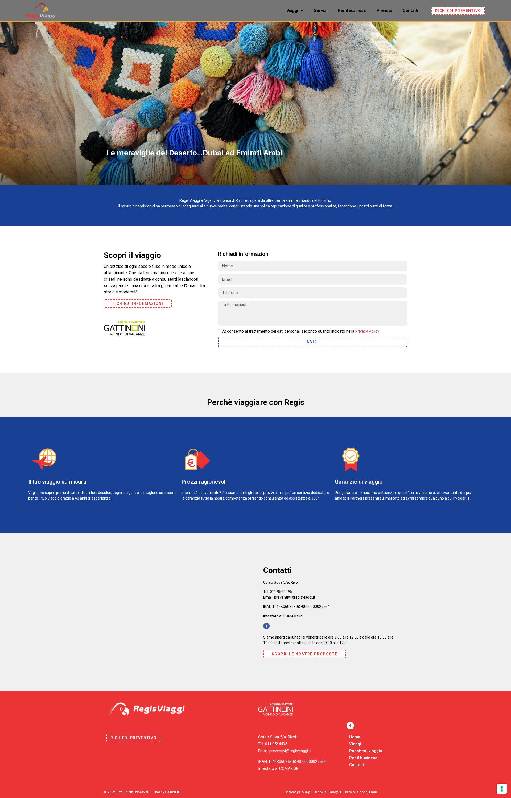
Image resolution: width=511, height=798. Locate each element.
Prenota (384, 10)
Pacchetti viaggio (365, 750)
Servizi (320, 10)
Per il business (352, 10)
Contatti (410, 10)
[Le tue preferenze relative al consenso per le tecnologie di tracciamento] (502, 789)
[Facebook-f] (266, 626)
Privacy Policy (367, 331)
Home (354, 737)
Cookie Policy (326, 792)
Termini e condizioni (360, 792)
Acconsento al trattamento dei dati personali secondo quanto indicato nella (300, 331)
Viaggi (292, 10)
